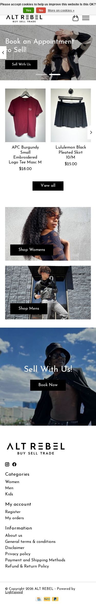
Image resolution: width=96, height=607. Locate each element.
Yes (28, 10)
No (41, 10)
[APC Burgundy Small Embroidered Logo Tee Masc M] (25, 115)
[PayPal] (47, 599)
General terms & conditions (30, 542)
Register (12, 512)
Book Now (48, 385)
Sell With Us (21, 64)
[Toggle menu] (86, 18)
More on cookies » (61, 10)
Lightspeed (14, 592)
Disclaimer (14, 548)
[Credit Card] (39, 599)
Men (9, 488)
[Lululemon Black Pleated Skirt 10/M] (71, 115)
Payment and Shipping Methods (35, 560)
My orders (14, 518)
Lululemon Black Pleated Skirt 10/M (71, 153)
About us (13, 536)
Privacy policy (17, 554)
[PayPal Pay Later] (55, 599)
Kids (9, 494)
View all (48, 186)
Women (12, 482)
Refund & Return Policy (27, 566)
